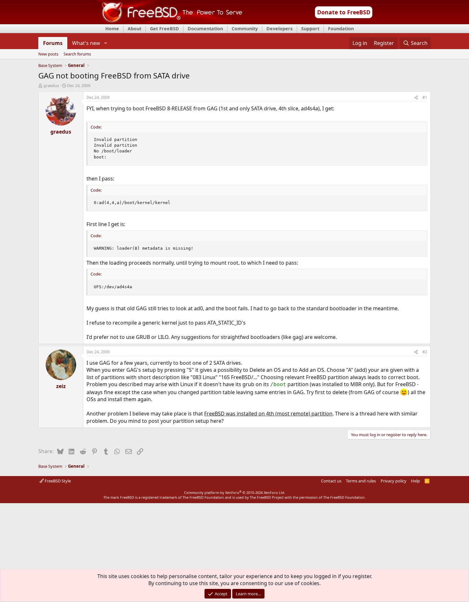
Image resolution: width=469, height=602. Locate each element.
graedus (51, 85)
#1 (424, 97)
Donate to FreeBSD (343, 12)
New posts (48, 54)
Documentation (205, 29)
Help (415, 481)
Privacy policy (393, 481)
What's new (86, 43)
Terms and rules (361, 481)
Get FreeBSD (164, 29)
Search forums (77, 54)
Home (112, 29)
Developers (279, 29)
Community (245, 29)
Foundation (341, 29)
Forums (53, 43)
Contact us (331, 481)
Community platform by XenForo (234, 492)
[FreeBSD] (169, 22)
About (134, 29)
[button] (105, 43)
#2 (424, 352)
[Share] (416, 97)
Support (310, 29)
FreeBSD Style (57, 481)
